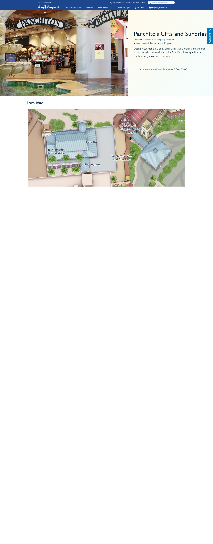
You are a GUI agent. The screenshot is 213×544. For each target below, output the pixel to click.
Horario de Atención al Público (155, 69)
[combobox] (161, 2)
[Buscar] (149, 2)
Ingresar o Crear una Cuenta (120, 2)
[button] (139, 7)
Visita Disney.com (44, 3)
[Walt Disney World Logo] (49, 7)
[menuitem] (134, 2)
